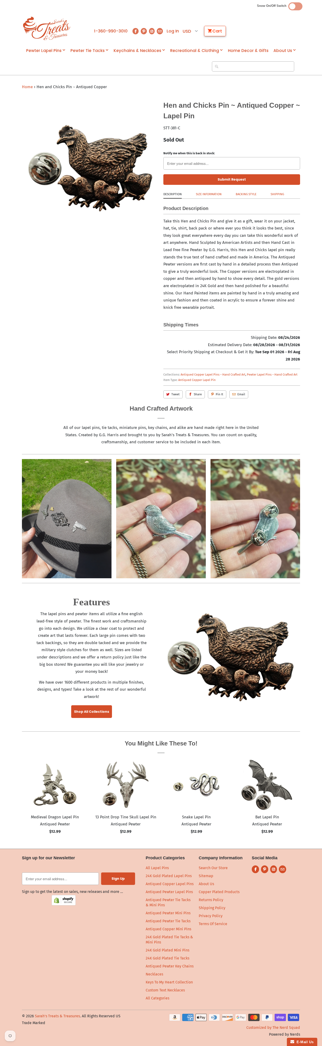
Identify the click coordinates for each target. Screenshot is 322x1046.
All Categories (157, 998)
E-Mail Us (304, 1042)
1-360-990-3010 (111, 31)
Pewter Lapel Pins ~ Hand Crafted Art (272, 374)
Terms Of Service (213, 924)
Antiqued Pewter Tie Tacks (168, 921)
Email (241, 394)
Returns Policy (211, 900)
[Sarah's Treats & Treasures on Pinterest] (144, 31)
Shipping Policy (212, 908)
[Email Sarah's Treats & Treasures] (160, 31)
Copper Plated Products (219, 892)
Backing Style (246, 194)
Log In (173, 31)
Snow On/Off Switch (272, 6)
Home (27, 86)
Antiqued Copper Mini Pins (168, 929)
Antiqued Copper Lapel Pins (170, 884)
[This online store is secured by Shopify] (64, 904)
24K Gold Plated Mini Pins (167, 950)
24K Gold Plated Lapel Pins (169, 876)
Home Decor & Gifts (248, 50)
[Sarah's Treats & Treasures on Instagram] (152, 31)
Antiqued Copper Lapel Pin (197, 380)
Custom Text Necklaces (165, 990)
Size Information (209, 194)
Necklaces (154, 974)
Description (172, 194)
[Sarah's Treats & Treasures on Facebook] (135, 31)
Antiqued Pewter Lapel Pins (169, 892)
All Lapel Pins (157, 868)
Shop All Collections (91, 711)
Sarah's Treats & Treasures (57, 1016)
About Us (282, 50)
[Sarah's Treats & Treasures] (46, 28)
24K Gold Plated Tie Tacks (167, 958)
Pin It (219, 394)
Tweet (175, 394)
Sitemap (206, 876)
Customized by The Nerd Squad (273, 1027)
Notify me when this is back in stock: (189, 153)
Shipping (277, 194)
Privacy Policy (211, 916)
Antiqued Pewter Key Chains (170, 966)
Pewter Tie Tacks (87, 50)
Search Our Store (213, 868)
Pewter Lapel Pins (44, 50)
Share (198, 394)
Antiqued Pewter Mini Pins (168, 913)
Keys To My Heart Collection (169, 982)
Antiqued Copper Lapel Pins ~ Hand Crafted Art (213, 374)
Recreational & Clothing (194, 50)
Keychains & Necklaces (137, 50)
